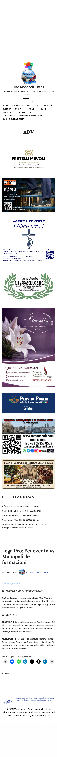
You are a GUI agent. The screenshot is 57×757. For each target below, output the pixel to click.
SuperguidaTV (44, 732)
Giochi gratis (47, 736)
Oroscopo (21, 739)
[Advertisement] (28, 30)
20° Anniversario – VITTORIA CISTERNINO (21, 506)
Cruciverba (8, 739)
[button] (22, 105)
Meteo (31, 732)
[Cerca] (32, 101)
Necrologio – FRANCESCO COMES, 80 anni (20, 520)
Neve (17, 754)
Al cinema (32, 736)
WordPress (37, 754)
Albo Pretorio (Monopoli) (14, 726)
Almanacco (34, 739)
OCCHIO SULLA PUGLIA (13, 119)
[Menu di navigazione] (26, 100)
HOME (5, 106)
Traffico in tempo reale (13, 732)
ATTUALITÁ (46, 106)
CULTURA (7, 109)
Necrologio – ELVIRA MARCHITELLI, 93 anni (21, 511)
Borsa (5, 729)
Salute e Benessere (39, 726)
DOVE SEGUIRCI (26, 742)
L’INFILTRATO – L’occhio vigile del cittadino (23, 116)
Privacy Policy (9, 742)
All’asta (37, 729)
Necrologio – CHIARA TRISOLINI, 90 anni (20, 515)
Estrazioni (47, 739)
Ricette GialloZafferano (14, 736)
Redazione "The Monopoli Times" (39, 572)
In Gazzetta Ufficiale (21, 729)
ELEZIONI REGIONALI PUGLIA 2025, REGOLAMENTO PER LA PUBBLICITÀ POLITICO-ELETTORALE (27, 747)
